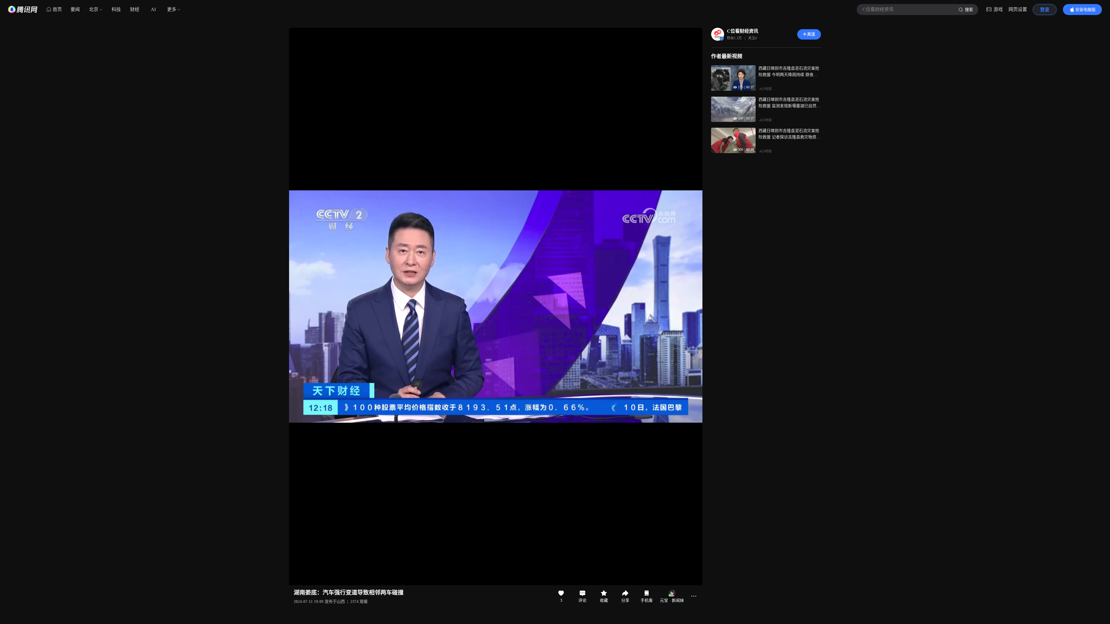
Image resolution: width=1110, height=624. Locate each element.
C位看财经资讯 (742, 31)
